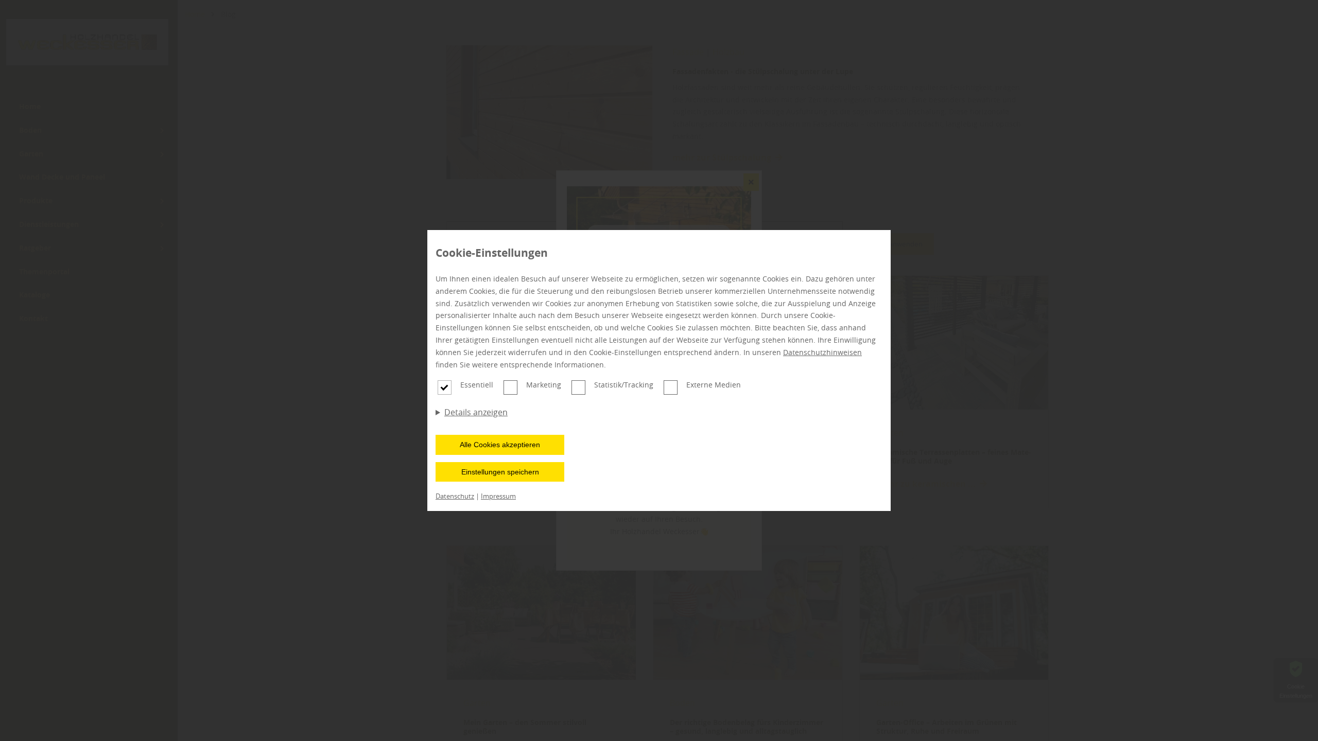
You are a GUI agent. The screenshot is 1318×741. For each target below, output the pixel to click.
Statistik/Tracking (623, 385)
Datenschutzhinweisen (822, 352)
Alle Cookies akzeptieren (500, 444)
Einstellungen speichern (500, 472)
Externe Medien (713, 385)
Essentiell (476, 385)
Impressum (498, 496)
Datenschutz (455, 496)
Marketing (543, 385)
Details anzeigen (476, 412)
